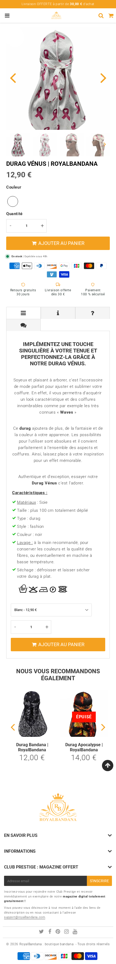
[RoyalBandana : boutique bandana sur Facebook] (50, 932)
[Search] (101, 15)
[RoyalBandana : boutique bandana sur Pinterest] (58, 932)
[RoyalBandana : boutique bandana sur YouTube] (75, 932)
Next (103, 77)
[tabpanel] (18, 144)
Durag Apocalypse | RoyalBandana (84, 747)
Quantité (14, 213)
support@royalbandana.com (24, 917)
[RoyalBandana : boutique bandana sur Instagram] (67, 932)
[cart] (111, 15)
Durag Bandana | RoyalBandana (32, 747)
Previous (12, 77)
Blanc (12, 201)
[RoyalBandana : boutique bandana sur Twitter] (41, 932)
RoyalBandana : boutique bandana (46, 944)
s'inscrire (99, 881)
